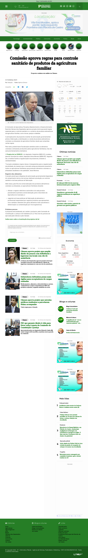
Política (38, 39)
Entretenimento (27, 39)
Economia (57, 39)
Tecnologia (16, 39)
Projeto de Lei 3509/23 (14, 154)
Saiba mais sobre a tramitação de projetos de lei (22, 219)
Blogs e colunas (67, 302)
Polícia (65, 39)
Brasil (72, 39)
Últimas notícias (67, 152)
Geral (79, 39)
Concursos (47, 39)
